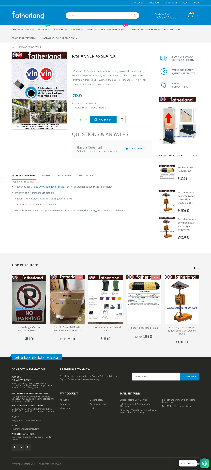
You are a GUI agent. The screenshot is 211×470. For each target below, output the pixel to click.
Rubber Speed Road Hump (144, 327)
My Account (137, 2)
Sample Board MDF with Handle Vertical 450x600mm (67, 329)
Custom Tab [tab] (85, 175)
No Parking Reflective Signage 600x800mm (29, 329)
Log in (196, 2)
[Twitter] (21, 447)
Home (13, 47)
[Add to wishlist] (122, 119)
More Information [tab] (24, 175)
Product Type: (80, 107)
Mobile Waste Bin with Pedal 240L (105, 329)
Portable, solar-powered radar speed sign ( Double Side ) (182, 330)
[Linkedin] (28, 447)
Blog (185, 2)
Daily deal (154, 2)
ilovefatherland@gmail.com (25, 428)
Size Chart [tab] (64, 175)
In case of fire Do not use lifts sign (187, 224)
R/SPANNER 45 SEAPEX (94, 56)
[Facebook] (15, 447)
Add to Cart (105, 119)
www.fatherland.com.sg (51, 186)
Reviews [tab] (47, 175)
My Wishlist (171, 2)
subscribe (189, 376)
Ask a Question (137, 148)
